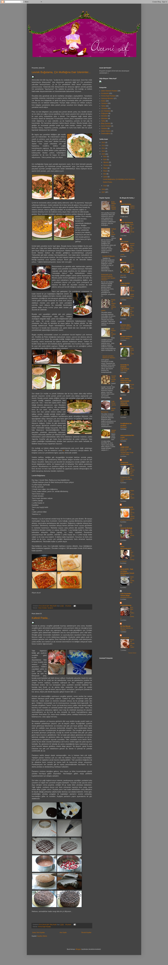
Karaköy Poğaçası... (109, 256)
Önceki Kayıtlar (86, 932)
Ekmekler (104, 116)
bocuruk (123, 262)
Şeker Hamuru (106, 131)
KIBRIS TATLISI (132, 208)
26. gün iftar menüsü (132, 533)
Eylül (105, 159)
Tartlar (103, 121)
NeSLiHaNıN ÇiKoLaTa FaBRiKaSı (124, 403)
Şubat (105, 177)
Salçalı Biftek (113, 431)
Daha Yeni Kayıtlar (38, 932)
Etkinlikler (104, 118)
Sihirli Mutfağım (125, 204)
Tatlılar (103, 106)
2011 (103, 148)
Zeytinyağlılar (105, 133)
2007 (103, 192)
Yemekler (104, 108)
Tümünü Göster (132, 653)
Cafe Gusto (124, 242)
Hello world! (123, 371)
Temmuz (106, 165)
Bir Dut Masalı (125, 626)
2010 (103, 151)
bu (64, 450)
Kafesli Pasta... (41, 617)
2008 (103, 189)
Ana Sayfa (63, 932)
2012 (103, 145)
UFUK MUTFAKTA (126, 223)
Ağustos (106, 162)
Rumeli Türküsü (125, 346)
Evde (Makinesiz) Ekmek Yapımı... (113, 206)
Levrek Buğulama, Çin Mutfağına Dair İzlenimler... (61, 72)
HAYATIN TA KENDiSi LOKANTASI (124, 367)
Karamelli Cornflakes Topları (132, 643)
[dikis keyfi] (100, 82)
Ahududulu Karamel (126, 597)
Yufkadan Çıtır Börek (113, 231)
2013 (103, 142)
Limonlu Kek (124, 638)
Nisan (105, 171)
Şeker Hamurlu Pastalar (109, 91)
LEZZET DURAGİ (126, 337)
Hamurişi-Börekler (107, 98)
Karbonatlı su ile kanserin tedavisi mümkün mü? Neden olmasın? (108, 277)
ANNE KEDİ (124, 447)
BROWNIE (123, 427)
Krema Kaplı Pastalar (44, 926)
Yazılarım (50, 608)
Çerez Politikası (125, 338)
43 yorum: (68, 924)
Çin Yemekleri (106, 111)
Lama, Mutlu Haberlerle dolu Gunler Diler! (125, 381)
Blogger (78, 949)
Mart (105, 174)
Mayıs (105, 168)
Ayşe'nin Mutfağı (126, 528)
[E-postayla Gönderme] (74, 606)
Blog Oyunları (105, 123)
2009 (103, 154)
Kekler (103, 101)
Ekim (105, 156)
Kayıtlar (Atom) (42, 936)
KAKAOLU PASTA (126, 507)
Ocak (105, 186)
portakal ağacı (125, 325)
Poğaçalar (104, 113)
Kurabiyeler (105, 93)
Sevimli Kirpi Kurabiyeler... (113, 378)
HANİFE (123, 489)
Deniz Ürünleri (42, 608)
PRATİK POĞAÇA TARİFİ (132, 494)
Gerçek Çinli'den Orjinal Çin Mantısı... (109, 357)
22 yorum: (68, 606)
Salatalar (104, 128)
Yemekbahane (125, 306)
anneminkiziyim (125, 605)
